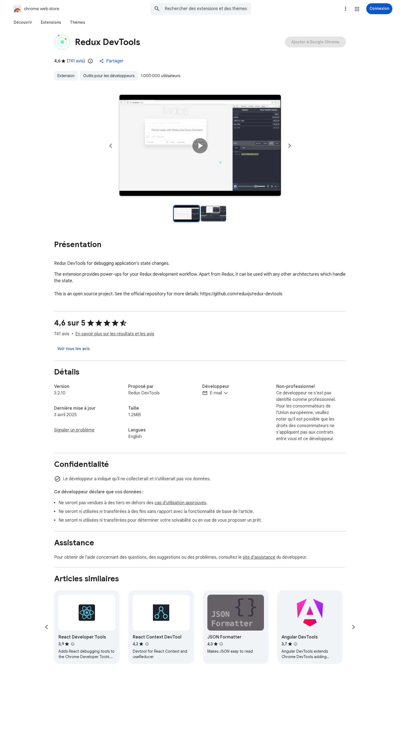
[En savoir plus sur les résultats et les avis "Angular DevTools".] (295, 643)
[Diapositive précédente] (110, 145)
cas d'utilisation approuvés (180, 503)
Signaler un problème (74, 430)
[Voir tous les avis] (73, 348)
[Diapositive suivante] (289, 145)
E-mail (216, 393)
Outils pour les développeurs (108, 75)
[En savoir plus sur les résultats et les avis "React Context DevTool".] (146, 643)
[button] (357, 9)
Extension (66, 75)
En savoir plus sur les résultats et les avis (114, 334)
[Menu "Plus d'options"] (345, 8)
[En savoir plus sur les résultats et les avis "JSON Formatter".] (221, 643)
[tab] (22, 22)
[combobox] (208, 8)
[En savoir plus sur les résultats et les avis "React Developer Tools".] (72, 643)
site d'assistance (259, 557)
